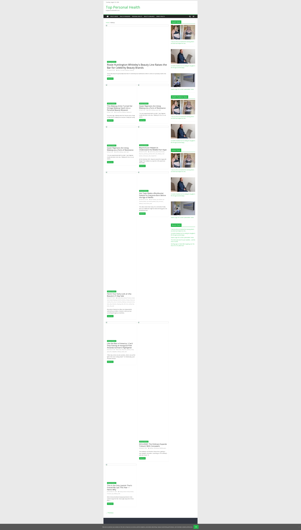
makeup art (128, 112)
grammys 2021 (151, 153)
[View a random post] (193, 16)
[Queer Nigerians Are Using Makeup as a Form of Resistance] (153, 85)
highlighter (114, 351)
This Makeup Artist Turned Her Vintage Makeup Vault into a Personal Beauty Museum (119, 108)
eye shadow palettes (151, 201)
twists (123, 351)
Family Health (160, 16)
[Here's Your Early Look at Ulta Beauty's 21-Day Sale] (121, 172)
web (149, 156)
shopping (131, 70)
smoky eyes (145, 156)
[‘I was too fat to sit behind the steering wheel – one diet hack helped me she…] (183, 26)
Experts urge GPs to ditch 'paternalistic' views (182, 89)
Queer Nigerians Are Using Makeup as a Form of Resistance (152, 107)
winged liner (154, 156)
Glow (132, 349)
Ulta (111, 306)
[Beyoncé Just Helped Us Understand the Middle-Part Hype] (153, 127)
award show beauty (160, 151)
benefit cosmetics (121, 300)
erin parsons (118, 112)
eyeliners (129, 349)
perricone (132, 302)
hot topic (161, 201)
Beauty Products (127, 298)
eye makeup (153, 199)
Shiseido (114, 304)
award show (152, 151)
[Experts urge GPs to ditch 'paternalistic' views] (183, 74)
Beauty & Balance (149, 16)
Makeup (127, 70)
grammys (146, 153)
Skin (122, 304)
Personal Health (137, 16)
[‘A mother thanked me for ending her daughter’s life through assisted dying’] (183, 50)
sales (110, 304)
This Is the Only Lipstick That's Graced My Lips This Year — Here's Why (119, 487)
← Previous (109, 513)
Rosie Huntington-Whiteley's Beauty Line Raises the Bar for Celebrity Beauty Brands (137, 66)
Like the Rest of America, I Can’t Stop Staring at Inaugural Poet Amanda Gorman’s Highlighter (120, 345)
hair (156, 153)
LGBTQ (149, 110)
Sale (108, 304)
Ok (196, 527)
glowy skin (109, 351)
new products (146, 203)
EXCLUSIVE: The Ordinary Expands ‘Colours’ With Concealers (153, 445)
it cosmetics (119, 302)
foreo (112, 302)
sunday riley (131, 304)
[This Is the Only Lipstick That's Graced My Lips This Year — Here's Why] (121, 465)
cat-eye (119, 349)
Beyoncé (141, 153)
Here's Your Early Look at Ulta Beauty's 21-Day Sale (119, 295)
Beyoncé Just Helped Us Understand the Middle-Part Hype (153, 148)
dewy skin (124, 349)
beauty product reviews (124, 491)
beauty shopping (113, 300)
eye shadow (159, 199)
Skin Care (126, 304)
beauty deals (120, 298)
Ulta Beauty (156, 448)
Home (107, 22)
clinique (127, 300)
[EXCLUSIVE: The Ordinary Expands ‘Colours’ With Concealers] (153, 322)
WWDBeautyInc (162, 448)
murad (127, 302)
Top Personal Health (123, 7)
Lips (112, 493)
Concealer (122, 70)
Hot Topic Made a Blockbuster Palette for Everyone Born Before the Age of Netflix (152, 195)
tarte (108, 306)
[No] (299, 527)
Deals (131, 300)
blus (119, 70)
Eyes (157, 201)
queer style (158, 110)
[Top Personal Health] (107, 16)
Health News (114, 16)
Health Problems (125, 16)
